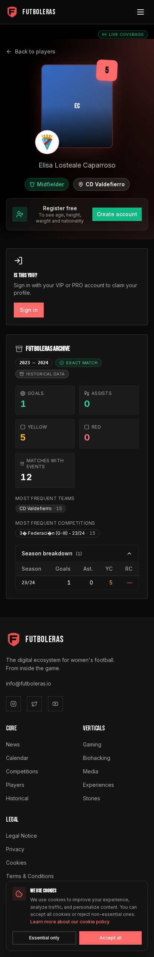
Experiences (98, 785)
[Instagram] (13, 703)
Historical (17, 798)
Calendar (17, 758)
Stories (91, 798)
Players (15, 785)
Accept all (110, 938)
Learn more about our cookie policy (70, 921)
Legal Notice (21, 835)
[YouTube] (55, 703)
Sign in (29, 310)
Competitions (22, 771)
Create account (117, 214)
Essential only (44, 938)
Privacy (15, 849)
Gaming (92, 744)
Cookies (16, 862)
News (13, 744)
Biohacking (96, 758)
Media (90, 771)
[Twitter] (34, 703)
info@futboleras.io (28, 683)
